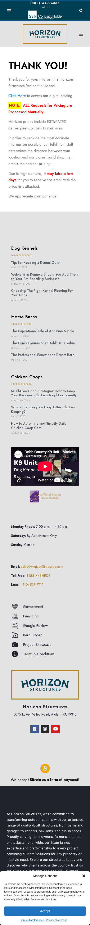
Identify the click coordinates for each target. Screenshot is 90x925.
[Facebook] (34, 729)
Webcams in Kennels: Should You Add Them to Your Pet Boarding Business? (44, 276)
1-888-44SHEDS (38, 575)
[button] (84, 876)
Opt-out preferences (32, 920)
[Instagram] (45, 729)
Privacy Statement (56, 920)
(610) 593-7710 (32, 584)
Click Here (17, 96)
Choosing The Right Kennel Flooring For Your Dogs (42, 292)
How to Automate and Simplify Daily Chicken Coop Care (38, 425)
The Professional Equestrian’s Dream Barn (42, 354)
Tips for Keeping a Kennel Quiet (35, 262)
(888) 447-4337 (45, 3)
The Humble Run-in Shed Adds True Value (43, 343)
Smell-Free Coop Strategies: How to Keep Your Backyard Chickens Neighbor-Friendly (44, 393)
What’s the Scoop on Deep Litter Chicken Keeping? (43, 409)
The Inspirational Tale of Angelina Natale (42, 331)
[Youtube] (55, 729)
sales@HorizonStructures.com (42, 566)
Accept (45, 911)
